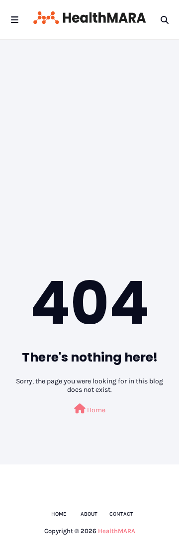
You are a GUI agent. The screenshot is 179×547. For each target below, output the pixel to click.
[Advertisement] (89, 134)
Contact (121, 514)
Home (95, 410)
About (89, 514)
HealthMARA (116, 531)
